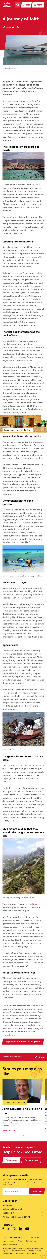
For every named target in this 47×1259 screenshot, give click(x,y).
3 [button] (26, 1135)
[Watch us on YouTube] (27, 1228)
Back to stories (11, 69)
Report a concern (8, 1241)
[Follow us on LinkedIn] (20, 1229)
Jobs (4, 1237)
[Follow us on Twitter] (8, 1229)
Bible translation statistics (17, 1237)
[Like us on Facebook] (3, 1228)
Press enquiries (35, 1237)
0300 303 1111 (8, 1213)
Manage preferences (10, 1244)
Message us (8, 1205)
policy (10, 1184)
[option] (24, 1107)
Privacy (20, 1241)
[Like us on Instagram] (14, 1228)
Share (41, 1057)
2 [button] (24, 1135)
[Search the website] (18, 5)
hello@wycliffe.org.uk (12, 1209)
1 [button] (23, 1135)
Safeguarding (31, 1241)
